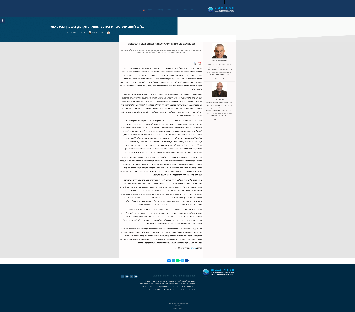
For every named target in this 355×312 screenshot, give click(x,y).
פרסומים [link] (160, 10)
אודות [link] (186, 10)
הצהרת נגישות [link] (177, 306)
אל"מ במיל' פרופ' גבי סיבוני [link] (99, 33)
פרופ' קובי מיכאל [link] (83, 33)
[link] (2, 20)
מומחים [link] (168, 10)
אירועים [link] (150, 10)
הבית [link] (193, 10)
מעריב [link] (193, 248)
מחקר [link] (178, 10)
